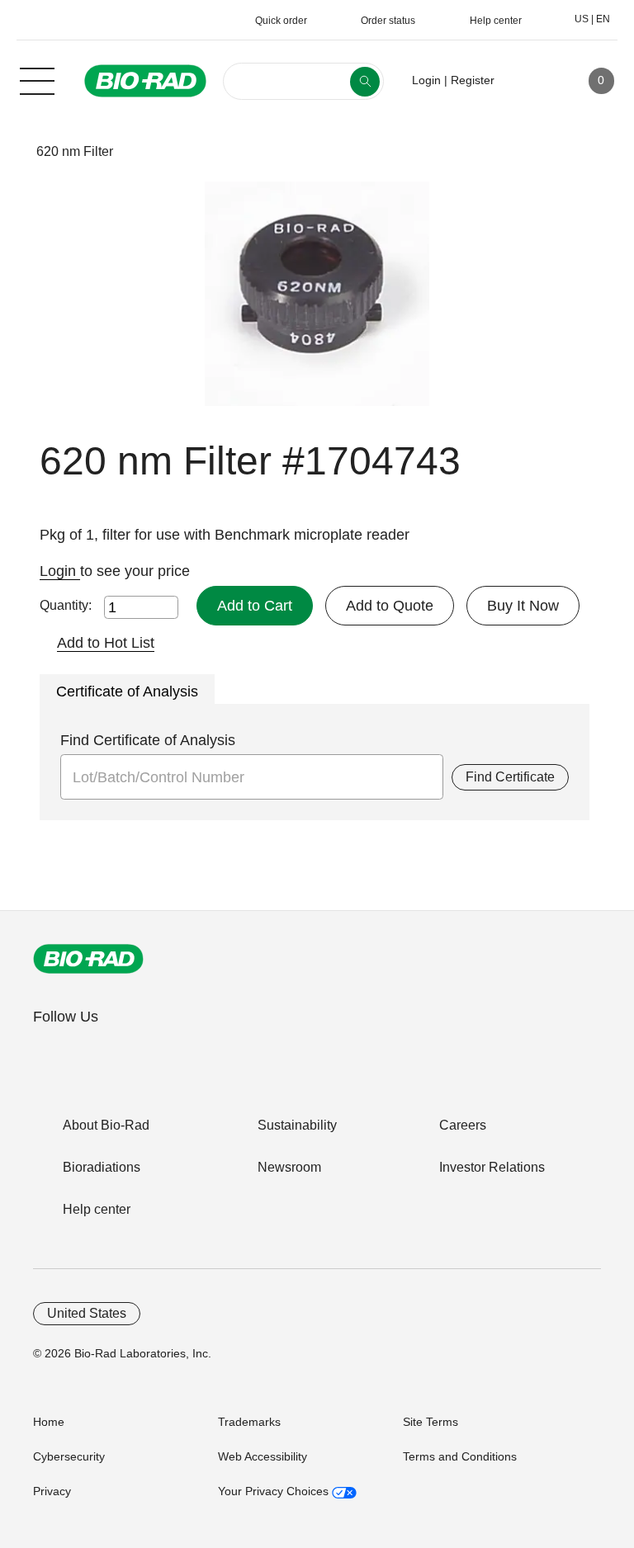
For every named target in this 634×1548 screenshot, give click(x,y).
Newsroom (289, 1167)
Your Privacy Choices (275, 1491)
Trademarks (249, 1421)
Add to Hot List (105, 643)
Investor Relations (492, 1167)
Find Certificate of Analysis (147, 740)
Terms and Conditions (460, 1456)
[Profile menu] (531, 80)
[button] (10, 151)
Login (60, 571)
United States (86, 1313)
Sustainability (297, 1125)
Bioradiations (101, 1167)
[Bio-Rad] (88, 959)
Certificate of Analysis (127, 691)
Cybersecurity (69, 1456)
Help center (96, 1209)
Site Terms (430, 1421)
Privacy (52, 1491)
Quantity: (66, 605)
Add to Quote (389, 605)
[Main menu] (37, 79)
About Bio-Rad (106, 1125)
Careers (462, 1125)
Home (48, 1421)
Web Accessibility (262, 1456)
